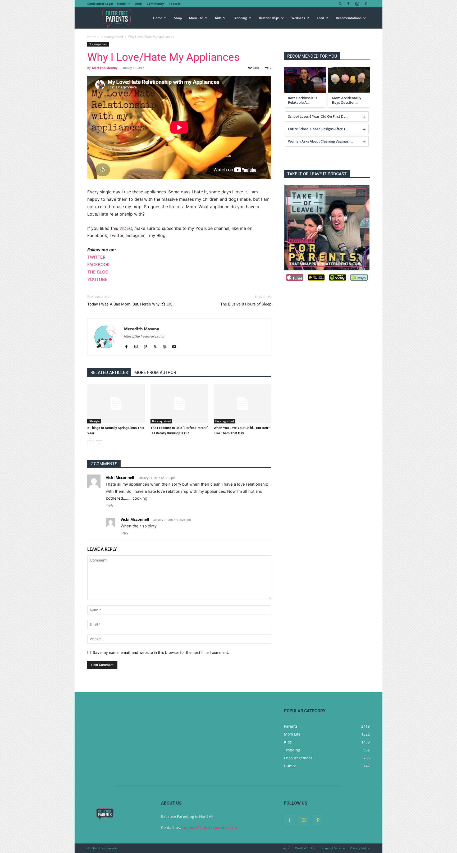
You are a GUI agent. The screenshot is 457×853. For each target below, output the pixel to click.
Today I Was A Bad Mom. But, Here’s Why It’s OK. (130, 304)
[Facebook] (348, 3)
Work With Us (305, 848)
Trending (240, 18)
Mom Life (196, 18)
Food (320, 18)
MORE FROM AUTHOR (155, 372)
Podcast (174, 4)
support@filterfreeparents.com (209, 827)
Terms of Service (332, 848)
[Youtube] (176, 347)
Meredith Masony (104, 68)
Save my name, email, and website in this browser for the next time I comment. (161, 652)
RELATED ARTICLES (109, 372)
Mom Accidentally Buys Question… (346, 100)
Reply (109, 505)
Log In (285, 848)
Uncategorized (112, 36)
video (125, 228)
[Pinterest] (366, 3)
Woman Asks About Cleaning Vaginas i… (320, 141)
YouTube (97, 279)
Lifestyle (94, 421)
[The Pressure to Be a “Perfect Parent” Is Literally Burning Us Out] (179, 403)
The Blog (97, 272)
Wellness (298, 18)
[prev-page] (90, 443)
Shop (138, 4)
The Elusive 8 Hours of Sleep (245, 304)
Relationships (269, 18)
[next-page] (99, 443)
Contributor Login (100, 4)
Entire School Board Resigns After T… (318, 128)
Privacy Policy (360, 848)
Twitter (96, 257)
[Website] (166, 347)
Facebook (98, 264)
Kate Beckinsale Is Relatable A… (302, 100)
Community (155, 4)
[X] (157, 347)
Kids (218, 18)
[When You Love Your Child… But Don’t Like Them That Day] (242, 403)
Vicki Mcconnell (120, 477)
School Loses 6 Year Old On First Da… (318, 116)
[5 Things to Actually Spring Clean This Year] (116, 403)
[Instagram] (357, 3)
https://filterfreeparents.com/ (144, 336)
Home (121, 4)
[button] (340, 4)
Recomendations (349, 18)
